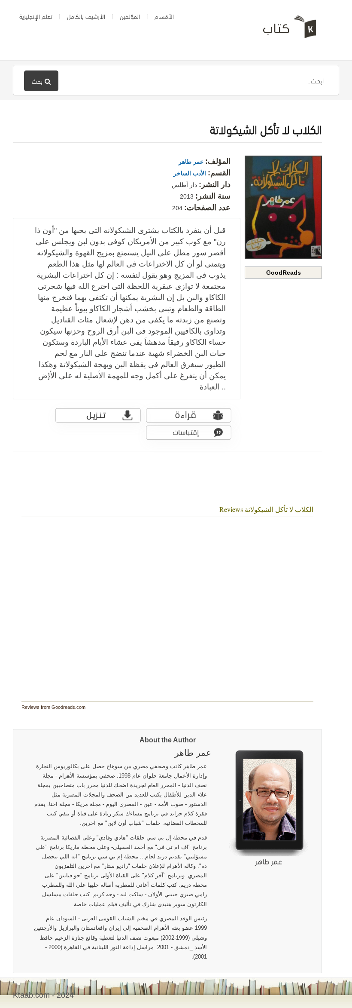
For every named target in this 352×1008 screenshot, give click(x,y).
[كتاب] (283, 30)
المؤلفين (130, 16)
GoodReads (283, 272)
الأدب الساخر (189, 173)
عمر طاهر (191, 161)
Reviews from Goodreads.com (53, 707)
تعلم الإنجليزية (35, 16)
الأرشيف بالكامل (86, 16)
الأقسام (164, 16)
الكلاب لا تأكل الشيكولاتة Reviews (266, 509)
